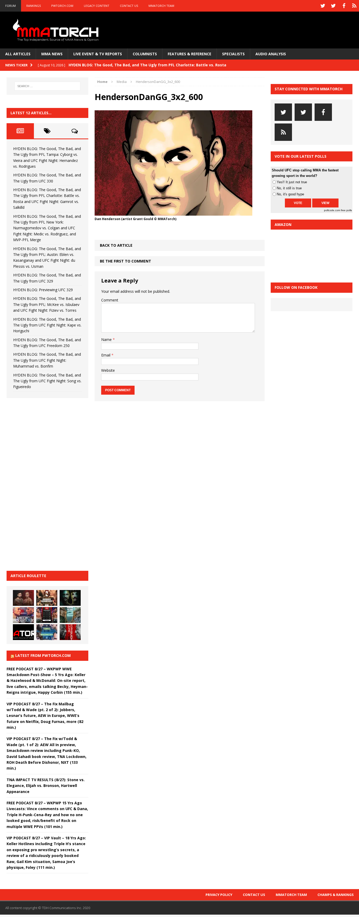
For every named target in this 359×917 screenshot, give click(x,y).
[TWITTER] (322, 6)
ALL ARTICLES (17, 53)
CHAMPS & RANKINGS (335, 894)
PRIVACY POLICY (219, 894)
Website (108, 370)
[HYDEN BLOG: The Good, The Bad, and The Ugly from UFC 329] (70, 615)
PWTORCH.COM (62, 6)
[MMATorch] (57, 30)
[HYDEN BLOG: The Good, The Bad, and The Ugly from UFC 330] (46, 598)
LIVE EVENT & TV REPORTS (97, 53)
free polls (346, 210)
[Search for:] (47, 86)
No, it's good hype (290, 194)
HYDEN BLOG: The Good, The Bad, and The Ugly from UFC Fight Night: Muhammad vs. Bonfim (47, 360)
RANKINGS (33, 6)
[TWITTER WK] (333, 6)
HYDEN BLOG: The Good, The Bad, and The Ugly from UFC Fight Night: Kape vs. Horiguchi (47, 325)
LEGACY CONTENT (96, 6)
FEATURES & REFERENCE (189, 53)
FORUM (10, 6)
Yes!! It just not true (292, 182)
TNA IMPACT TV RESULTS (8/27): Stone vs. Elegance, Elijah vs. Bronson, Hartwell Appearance (46, 785)
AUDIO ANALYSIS (270, 53)
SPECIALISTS (233, 53)
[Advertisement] (46, 484)
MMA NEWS (52, 53)
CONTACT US (129, 6)
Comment (109, 300)
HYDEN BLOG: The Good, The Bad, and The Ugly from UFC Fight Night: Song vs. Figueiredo (47, 381)
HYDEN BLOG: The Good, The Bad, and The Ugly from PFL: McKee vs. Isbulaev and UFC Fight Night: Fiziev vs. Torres (47, 304)
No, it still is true (289, 188)
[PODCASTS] (354, 6)
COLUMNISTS (145, 53)
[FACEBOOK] (343, 6)
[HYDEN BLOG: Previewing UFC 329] (23, 632)
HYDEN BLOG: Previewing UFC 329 (43, 289)
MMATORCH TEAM (161, 6)
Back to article (116, 245)
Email (106, 355)
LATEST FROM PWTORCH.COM (43, 655)
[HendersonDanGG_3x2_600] (173, 212)
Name (107, 339)
